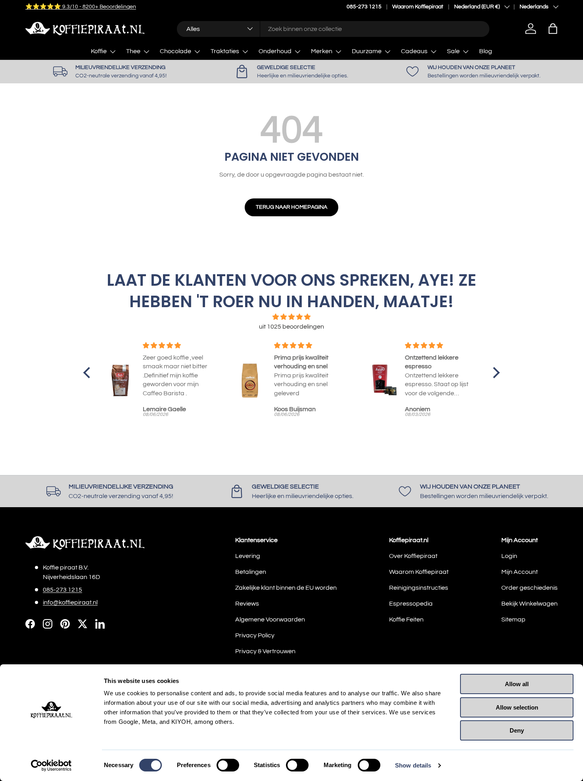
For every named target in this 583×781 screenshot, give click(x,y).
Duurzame (367, 51)
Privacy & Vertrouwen (265, 651)
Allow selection (517, 707)
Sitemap (513, 619)
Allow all (517, 684)
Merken (321, 51)
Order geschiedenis (529, 588)
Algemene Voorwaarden (270, 619)
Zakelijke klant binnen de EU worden (286, 588)
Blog (485, 51)
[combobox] (333, 29)
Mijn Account (519, 572)
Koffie (99, 51)
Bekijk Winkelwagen (529, 603)
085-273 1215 (364, 7)
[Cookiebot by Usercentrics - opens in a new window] (51, 765)
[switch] (228, 765)
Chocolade (175, 51)
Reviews (247, 603)
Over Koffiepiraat (413, 556)
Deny (517, 730)
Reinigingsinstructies (418, 588)
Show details (413, 765)
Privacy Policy (254, 635)
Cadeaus (414, 51)
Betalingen (250, 572)
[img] (292, 317)
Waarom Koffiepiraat (417, 7)
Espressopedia (411, 603)
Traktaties (225, 51)
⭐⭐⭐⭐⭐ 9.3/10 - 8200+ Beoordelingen (80, 7)
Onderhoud (275, 51)
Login (509, 556)
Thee (133, 51)
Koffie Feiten (406, 619)
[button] (553, 28)
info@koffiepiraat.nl (70, 602)
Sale (453, 51)
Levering (247, 556)
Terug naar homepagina (291, 207)
